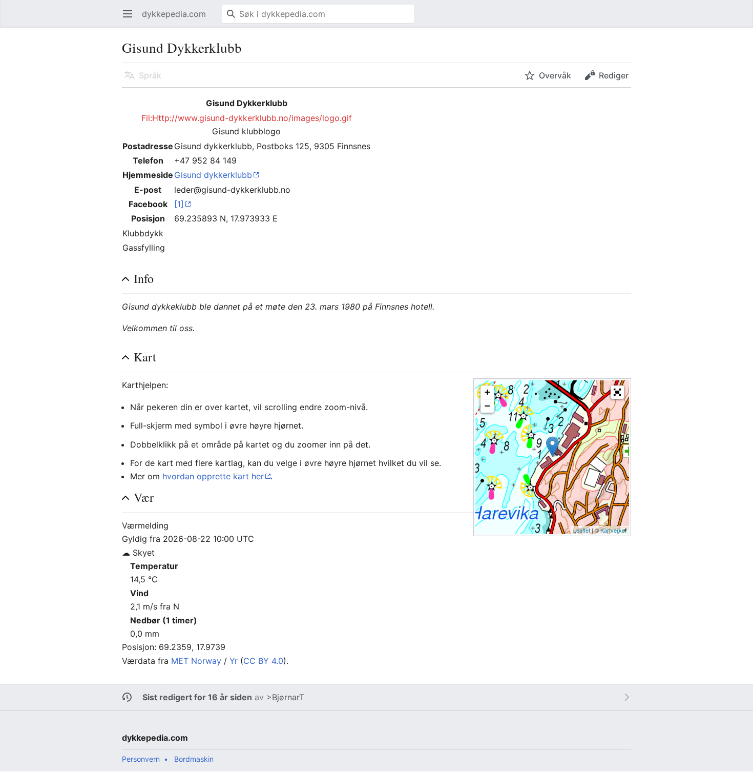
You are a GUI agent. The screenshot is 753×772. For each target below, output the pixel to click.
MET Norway (196, 661)
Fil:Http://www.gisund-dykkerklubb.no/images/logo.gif (246, 118)
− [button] (487, 405)
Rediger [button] (614, 75)
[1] (179, 204)
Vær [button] (144, 497)
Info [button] (144, 279)
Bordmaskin (194, 759)
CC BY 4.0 (263, 661)
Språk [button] (150, 75)
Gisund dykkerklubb (213, 175)
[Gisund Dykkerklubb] (552, 446)
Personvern (141, 759)
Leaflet (581, 530)
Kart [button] (145, 357)
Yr (233, 661)
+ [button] (487, 392)
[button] (617, 392)
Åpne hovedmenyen (130, 19)
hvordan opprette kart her (213, 476)
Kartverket (613, 530)
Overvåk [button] (555, 75)
